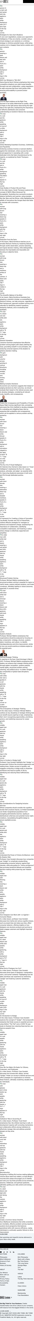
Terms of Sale (4, 1281)
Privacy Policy (4, 1279)
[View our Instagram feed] (7, 1252)
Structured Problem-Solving (9, 578)
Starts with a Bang (24, 1259)
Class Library (22, 1286)
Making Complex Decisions (9, 384)
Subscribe (17, 1245)
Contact (2, 1277)
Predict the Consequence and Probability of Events (16, 403)
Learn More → (5, 1311)
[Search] (3, 2)
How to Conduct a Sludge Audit (10, 760)
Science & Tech (5, 1261)
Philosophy (3, 1257)
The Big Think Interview (25, 1279)
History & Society (5, 1265)
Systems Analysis (5, 634)
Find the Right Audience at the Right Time (13, 101)
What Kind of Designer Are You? (10, 968)
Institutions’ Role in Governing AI (10, 1119)
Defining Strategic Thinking (9, 657)
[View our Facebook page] (4, 1252)
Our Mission (4, 1272)
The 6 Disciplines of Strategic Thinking (12, 709)
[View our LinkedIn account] (14, 1252)
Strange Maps (22, 1265)
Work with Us (4, 1274)
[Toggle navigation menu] (1, 1)
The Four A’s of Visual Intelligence (11, 465)
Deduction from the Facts (8, 239)
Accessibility (4, 1283)
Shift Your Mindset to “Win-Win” (10, 80)
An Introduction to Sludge (8, 1016)
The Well (20, 1269)
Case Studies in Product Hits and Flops (13, 188)
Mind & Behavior (5, 1259)
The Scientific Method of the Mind (11, 295)
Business (3, 1263)
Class (2, 382)
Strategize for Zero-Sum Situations (11, 35)
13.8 (19, 1267)
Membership (22, 1293)
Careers (2, 1285)
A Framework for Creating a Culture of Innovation (16, 518)
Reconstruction (5, 1172)
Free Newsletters (23, 1295)
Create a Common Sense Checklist (11, 1220)
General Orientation (6, 340)
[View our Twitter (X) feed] (10, 1252)
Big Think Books (23, 1261)
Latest (20, 1277)
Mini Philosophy (23, 1257)
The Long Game (23, 1263)
